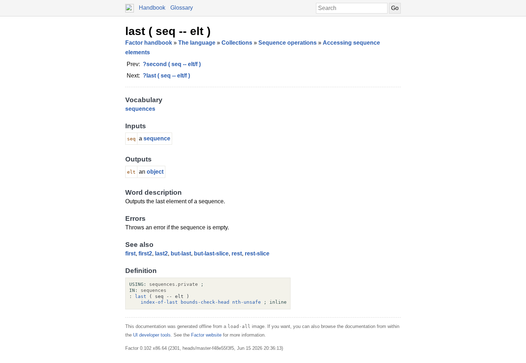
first (130, 253)
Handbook (152, 8)
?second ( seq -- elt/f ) (172, 64)
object (155, 172)
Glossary (181, 8)
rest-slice (257, 253)
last (140, 296)
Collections (236, 43)
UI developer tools (152, 335)
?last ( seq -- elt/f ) (166, 76)
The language (196, 43)
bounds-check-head (205, 302)
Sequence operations (287, 43)
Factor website (206, 335)
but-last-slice (211, 253)
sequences (140, 109)
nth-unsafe (246, 302)
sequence (156, 138)
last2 (161, 253)
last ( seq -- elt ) (168, 31)
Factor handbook (148, 43)
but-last (181, 253)
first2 (145, 253)
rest (237, 253)
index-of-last (159, 302)
